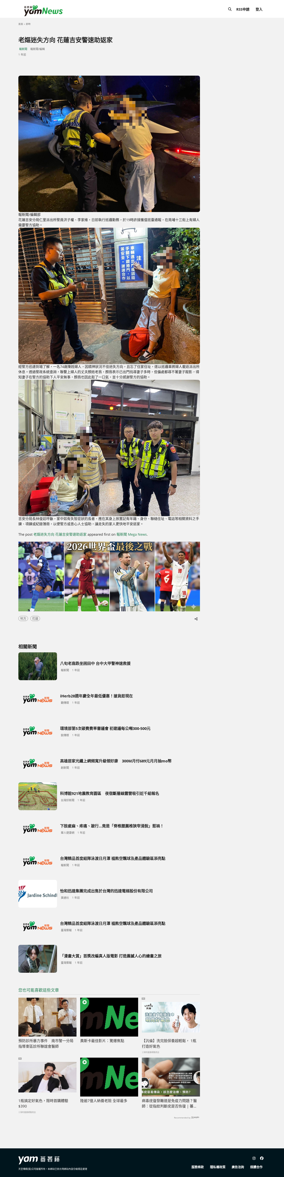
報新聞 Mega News (131, 534)
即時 (28, 24)
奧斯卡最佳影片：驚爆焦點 (102, 1040)
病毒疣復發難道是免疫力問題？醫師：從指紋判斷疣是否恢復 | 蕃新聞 (169, 1103)
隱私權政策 (217, 1167)
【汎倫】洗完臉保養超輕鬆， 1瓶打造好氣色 (169, 1043)
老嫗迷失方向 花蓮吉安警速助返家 (60, 534)
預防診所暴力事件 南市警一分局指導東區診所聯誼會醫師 (45, 1043)
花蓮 (35, 618)
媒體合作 (256, 1167)
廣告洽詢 (238, 1167)
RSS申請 (242, 9)
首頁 (20, 24)
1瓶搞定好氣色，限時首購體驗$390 (43, 1103)
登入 (259, 9)
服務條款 (197, 1167)
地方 (23, 618)
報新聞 (23, 49)
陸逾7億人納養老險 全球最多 (103, 1100)
